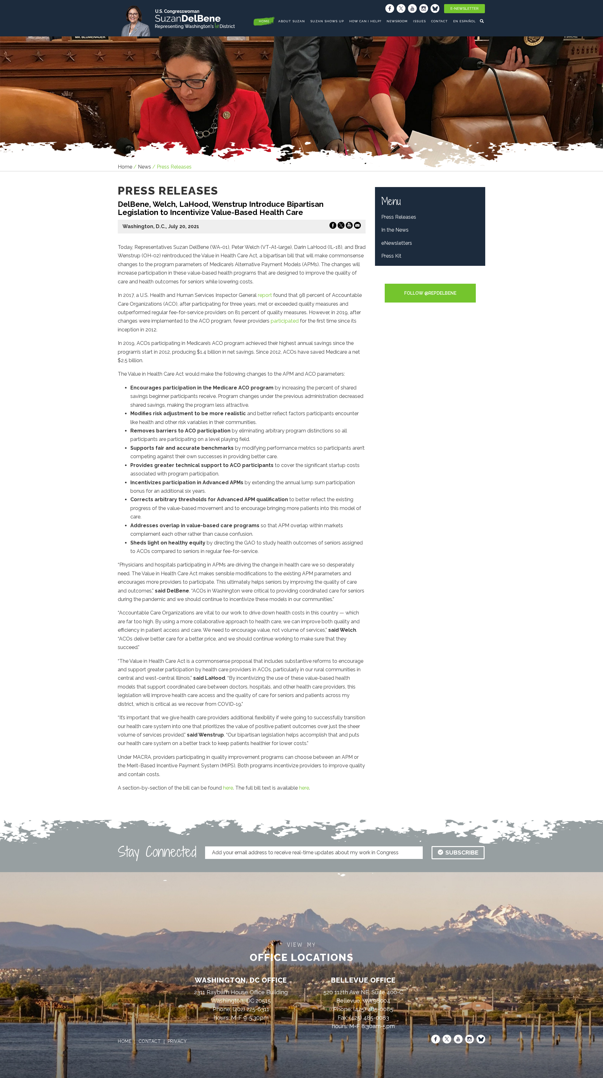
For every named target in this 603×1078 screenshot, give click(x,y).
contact (150, 1041)
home (264, 21)
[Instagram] (423, 8)
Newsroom (397, 21)
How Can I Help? (365, 21)
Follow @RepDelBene (430, 293)
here (228, 788)
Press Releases (398, 217)
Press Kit (391, 256)
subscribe (461, 852)
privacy (177, 1041)
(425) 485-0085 (373, 1009)
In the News (395, 230)
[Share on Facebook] (332, 226)
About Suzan (291, 21)
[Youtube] (412, 8)
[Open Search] (482, 21)
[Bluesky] (435, 8)
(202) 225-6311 (251, 1009)
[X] (401, 8)
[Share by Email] (357, 226)
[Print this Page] (349, 226)
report (265, 295)
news (144, 167)
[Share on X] (341, 226)
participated (285, 321)
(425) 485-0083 (369, 1017)
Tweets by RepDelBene (430, 279)
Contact (439, 21)
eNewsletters (396, 243)
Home (125, 167)
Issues (419, 21)
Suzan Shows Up (327, 21)
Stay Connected (157, 851)
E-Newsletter (464, 9)
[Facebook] (389, 8)
